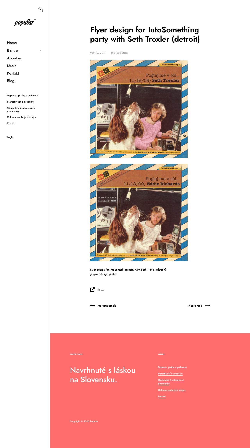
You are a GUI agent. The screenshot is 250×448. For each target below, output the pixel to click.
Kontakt (162, 396)
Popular (94, 421)
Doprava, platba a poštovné (172, 367)
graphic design (99, 274)
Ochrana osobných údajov (172, 390)
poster (113, 274)
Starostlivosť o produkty (170, 373)
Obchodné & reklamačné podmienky (171, 381)
